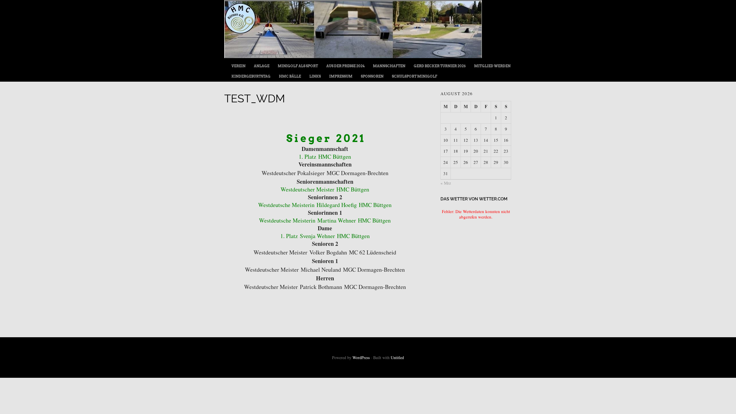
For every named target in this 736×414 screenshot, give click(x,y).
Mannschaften (389, 66)
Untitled (397, 357)
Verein (238, 66)
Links (315, 76)
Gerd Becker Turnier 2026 (440, 66)
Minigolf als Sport (298, 66)
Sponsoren (372, 76)
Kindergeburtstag (251, 76)
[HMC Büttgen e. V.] (353, 56)
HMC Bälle (290, 76)
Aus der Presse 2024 (345, 66)
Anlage (261, 66)
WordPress (361, 357)
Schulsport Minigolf (414, 76)
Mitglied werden (492, 66)
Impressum (340, 76)
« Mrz (445, 183)
